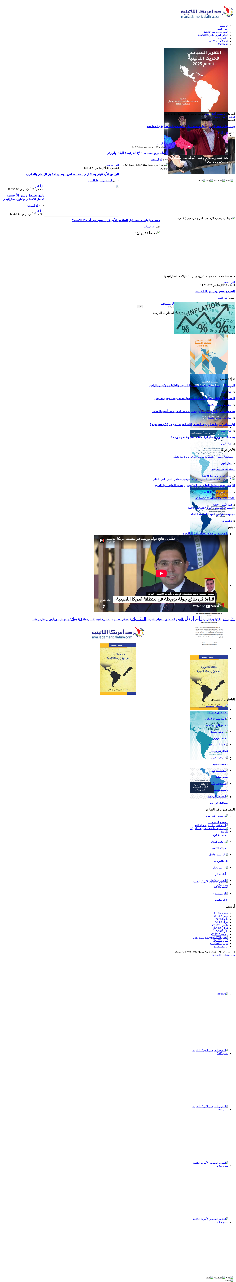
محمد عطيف (221, 776)
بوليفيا (112, 619)
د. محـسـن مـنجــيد (218, 712)
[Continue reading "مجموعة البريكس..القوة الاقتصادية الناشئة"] (211, 507)
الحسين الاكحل (220, 887)
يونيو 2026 (221, 916)
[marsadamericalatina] (118, 639)
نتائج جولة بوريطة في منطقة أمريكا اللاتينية (205, 533)
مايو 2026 (221, 919)
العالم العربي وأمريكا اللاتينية (217, 476)
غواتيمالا (86, 619)
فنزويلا (76, 619)
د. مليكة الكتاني (220, 848)
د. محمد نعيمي (220, 764)
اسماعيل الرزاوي (219, 802)
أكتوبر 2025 (220, 940)
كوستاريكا (61, 619)
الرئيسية (222, 113)
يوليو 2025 (221, 946)
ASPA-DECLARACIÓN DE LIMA (215, 498)
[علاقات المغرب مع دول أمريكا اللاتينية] (118, 669)
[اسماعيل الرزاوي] (218, 796)
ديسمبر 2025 (219, 934)
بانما (118, 619)
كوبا (68, 619)
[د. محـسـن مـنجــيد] (216, 705)
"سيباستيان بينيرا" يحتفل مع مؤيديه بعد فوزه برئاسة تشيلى (204, 456)
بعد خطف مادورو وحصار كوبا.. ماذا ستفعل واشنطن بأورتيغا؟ (203, 437)
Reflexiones (220, 997)
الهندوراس (126, 619)
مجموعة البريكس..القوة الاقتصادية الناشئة (213, 514)
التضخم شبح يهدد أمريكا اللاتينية (215, 291)
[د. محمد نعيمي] (219, 757)
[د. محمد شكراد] (219, 828)
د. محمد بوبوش (220, 738)
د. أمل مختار (221, 874)
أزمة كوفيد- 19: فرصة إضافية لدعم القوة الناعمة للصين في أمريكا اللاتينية (211, 838)
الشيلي (159, 619)
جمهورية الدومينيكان (100, 619)
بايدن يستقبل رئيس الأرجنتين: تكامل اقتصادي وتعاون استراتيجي (23, 197)
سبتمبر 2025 (219, 943)
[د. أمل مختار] (220, 867)
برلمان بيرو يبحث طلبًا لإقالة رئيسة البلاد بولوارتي (137, 153)
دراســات (149, 226)
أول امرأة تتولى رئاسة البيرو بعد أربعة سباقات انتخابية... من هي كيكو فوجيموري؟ (192, 424)
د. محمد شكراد (220, 835)
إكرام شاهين (221, 900)
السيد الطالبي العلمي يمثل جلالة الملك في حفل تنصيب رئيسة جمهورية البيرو (194, 398)
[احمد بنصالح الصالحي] (216, 718)
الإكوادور (216, 619)
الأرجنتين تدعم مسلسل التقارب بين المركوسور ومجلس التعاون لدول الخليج (195, 485)
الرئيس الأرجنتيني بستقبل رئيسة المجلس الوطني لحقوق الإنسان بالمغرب (72, 174)
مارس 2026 (220, 925)
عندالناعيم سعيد (219, 751)
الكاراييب (150, 619)
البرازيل (192, 618)
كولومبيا (51, 619)
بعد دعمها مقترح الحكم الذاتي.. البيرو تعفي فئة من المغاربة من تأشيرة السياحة (193, 411)
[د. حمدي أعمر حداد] (217, 816)
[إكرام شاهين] (220, 893)
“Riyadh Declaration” (223, 469)
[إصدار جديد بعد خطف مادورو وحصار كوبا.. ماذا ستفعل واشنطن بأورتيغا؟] (118, 80)
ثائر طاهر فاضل (220, 861)
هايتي (34, 619)
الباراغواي (206, 619)
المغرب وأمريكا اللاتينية (100, 180)
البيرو (179, 619)
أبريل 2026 (221, 922)
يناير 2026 (221, 931)
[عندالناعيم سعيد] (218, 744)
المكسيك (138, 619)
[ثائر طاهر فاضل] (218, 854)
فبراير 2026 (220, 928)
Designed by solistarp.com (223, 955)
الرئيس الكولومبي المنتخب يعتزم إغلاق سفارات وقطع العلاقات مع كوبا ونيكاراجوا (192, 385)
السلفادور (169, 619)
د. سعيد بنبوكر (221, 789)
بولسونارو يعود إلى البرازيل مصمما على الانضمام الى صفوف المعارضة (191, 126)
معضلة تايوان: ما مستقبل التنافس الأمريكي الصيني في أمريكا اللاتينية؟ (116, 220)
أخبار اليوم (210, 113)
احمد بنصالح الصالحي (217, 725)
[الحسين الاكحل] (219, 880)
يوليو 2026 (221, 913)
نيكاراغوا (41, 619)
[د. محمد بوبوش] (219, 731)
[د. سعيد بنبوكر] (219, 783)
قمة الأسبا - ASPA (222, 504)
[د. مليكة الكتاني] (219, 841)
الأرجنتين (228, 619)
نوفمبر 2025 (220, 937)
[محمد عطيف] (220, 770)
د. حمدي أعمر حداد (218, 822)
